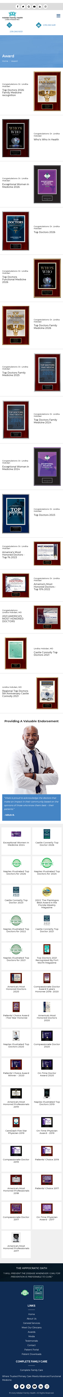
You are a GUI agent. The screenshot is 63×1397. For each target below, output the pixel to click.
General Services (31, 1323)
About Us (31, 1318)
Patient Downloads (31, 1354)
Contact (31, 1345)
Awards (31, 1332)
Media (31, 1336)
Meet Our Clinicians (31, 1327)
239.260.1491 (49, 25)
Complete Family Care (31, 1370)
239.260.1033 (16, 31)
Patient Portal (31, 1349)
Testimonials (31, 1341)
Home (5, 61)
